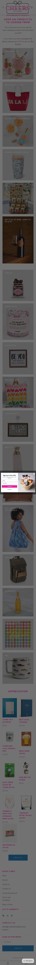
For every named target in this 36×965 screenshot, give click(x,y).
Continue (9, 486)
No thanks (9, 489)
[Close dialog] (34, 474)
